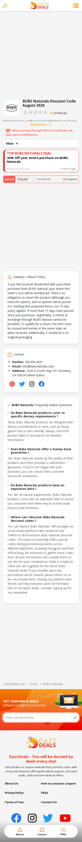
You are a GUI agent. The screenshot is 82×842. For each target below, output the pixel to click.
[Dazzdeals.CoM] (41, 742)
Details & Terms (16, 169)
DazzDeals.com (14, 684)
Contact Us (49, 802)
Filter (10, 144)
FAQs (44, 793)
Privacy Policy (14, 793)
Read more (38, 124)
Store (33, 684)
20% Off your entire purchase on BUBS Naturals (37, 160)
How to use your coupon (58, 783)
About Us (11, 783)
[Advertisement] (41, 54)
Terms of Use (14, 802)
